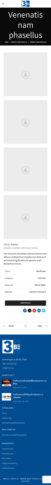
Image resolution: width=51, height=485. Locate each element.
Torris (4, 413)
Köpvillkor (6, 458)
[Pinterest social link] (34, 310)
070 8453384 (11, 364)
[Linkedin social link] (39, 310)
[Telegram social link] (44, 310)
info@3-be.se (8, 368)
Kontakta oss (7, 453)
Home (6, 42)
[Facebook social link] (25, 310)
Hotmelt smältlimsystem (13, 423)
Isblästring (7, 418)
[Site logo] (25, 3)
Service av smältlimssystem (14, 435)
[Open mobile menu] (3, 3)
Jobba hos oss (8, 468)
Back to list (25, 325)
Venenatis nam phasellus (19, 42)
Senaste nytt (7, 449)
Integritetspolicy (9, 463)
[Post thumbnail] (6, 384)
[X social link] (29, 310)
